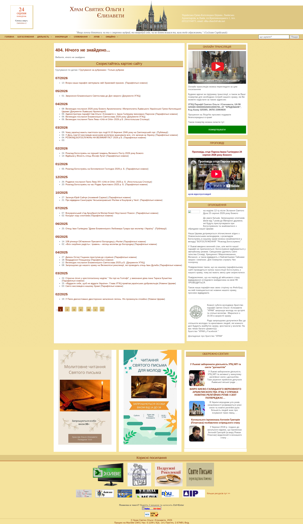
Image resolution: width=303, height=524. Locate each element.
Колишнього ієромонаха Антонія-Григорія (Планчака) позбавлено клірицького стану (215, 421)
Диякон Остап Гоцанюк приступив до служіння (89, 257)
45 (88, 310)
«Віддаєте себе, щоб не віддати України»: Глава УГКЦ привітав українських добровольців (111, 283)
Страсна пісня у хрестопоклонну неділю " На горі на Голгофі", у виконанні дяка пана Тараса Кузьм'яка (118, 278)
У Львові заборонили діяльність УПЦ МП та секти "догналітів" (215, 365)
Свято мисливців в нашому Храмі (83, 286)
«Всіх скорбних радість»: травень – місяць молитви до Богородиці (99, 244)
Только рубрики (116, 70)
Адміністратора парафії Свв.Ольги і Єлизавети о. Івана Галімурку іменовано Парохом (109, 114)
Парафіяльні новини (136, 83)
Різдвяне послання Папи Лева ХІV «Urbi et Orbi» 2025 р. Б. (95, 181)
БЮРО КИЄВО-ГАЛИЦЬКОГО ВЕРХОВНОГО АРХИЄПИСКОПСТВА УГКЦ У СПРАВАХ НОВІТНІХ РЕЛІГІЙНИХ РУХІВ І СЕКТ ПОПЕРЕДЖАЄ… (215, 393)
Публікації (162, 132)
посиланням (194, 89)
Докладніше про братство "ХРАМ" (205, 336)
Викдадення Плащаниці (77, 260)
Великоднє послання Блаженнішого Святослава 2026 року (95, 116)
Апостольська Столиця (137, 119)
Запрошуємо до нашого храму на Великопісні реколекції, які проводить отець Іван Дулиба (112, 265)
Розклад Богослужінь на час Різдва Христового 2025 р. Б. (94, 184)
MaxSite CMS (133, 522)
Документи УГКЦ (131, 95)
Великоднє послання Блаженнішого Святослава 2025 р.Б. (95, 262)
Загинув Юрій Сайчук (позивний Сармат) (86, 197)
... (237, 382)
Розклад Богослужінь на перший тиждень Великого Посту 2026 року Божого (104, 153)
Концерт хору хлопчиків (77, 215)
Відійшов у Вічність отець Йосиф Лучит (85, 156)
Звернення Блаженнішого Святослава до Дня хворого (93, 95)
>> (102, 310)
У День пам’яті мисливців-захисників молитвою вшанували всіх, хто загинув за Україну (110, 135)
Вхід (187, 522)
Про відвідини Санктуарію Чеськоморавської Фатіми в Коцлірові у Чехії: (102, 200)
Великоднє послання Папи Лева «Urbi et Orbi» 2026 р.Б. (94, 119)
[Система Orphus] (151, 508)
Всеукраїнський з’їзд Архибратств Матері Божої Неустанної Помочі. (100, 213)
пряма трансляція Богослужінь (223, 269)
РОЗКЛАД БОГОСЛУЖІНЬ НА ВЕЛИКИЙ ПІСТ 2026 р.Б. (94, 137)
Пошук (294, 37)
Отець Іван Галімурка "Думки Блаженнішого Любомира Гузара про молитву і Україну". (109, 228)
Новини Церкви (167, 283)
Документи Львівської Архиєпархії (88, 111)
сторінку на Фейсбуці (231, 287)
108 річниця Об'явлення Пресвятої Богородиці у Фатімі (94, 241)
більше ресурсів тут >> (218, 493)
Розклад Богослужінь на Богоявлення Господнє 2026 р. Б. (95, 169)
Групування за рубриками (92, 70)
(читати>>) (21, 23)
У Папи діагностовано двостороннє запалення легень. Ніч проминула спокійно (106, 299)
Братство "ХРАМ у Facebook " (203, 331)
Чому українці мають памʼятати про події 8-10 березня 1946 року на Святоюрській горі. (110, 132)
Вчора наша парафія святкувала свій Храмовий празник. (94, 83)
